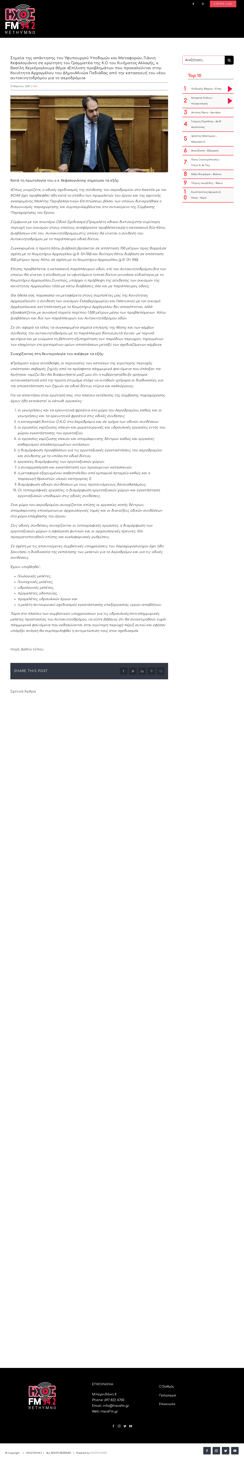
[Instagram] (119, 1426)
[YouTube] (130, 1426)
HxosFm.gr (109, 1411)
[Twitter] (124, 1426)
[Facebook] (113, 1426)
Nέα (35, 86)
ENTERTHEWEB (98, 1453)
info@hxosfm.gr (116, 1406)
